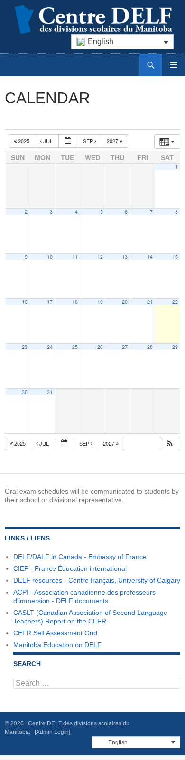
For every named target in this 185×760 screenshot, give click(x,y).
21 (150, 301)
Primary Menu (173, 65)
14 (150, 256)
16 (25, 301)
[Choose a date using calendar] (68, 141)
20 (125, 301)
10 (50, 256)
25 (75, 346)
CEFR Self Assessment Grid (55, 633)
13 (125, 256)
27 (125, 346)
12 (100, 256)
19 (100, 301)
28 (150, 346)
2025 (24, 141)
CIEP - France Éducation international (70, 568)
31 (50, 391)
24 (50, 346)
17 (50, 301)
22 (175, 301)
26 (100, 346)
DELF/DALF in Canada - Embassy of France (80, 556)
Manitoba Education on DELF (57, 645)
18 (75, 301)
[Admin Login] (52, 732)
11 (75, 256)
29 (175, 346)
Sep (88, 141)
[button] (169, 443)
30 (25, 391)
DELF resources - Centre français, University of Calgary (96, 580)
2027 (113, 141)
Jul (48, 141)
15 (175, 256)
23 (25, 346)
